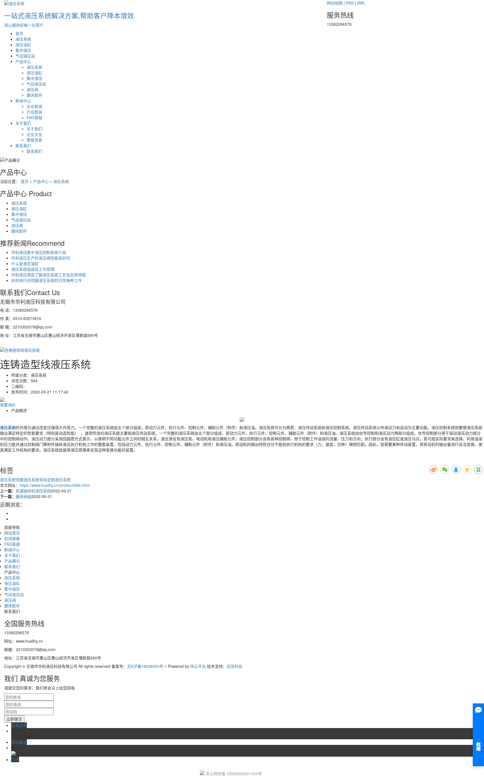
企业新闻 (34, 106)
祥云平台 (198, 666)
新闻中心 (23, 100)
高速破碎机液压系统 (33, 491)
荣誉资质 (34, 140)
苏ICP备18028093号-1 (147, 666)
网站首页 (12, 533)
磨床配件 (34, 95)
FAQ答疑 (34, 117)
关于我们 (23, 123)
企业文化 (34, 134)
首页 (19, 33)
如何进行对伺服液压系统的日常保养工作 (46, 280)
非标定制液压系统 (55, 479)
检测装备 (12, 538)
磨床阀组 (23, 496)
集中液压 (23, 50)
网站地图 (335, 3)
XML (361, 3)
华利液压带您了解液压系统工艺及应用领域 (48, 274)
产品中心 (23, 61)
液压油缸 (23, 44)
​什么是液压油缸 (25, 263)
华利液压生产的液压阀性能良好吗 (40, 258)
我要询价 (8, 404)
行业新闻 (34, 112)
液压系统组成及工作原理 (32, 269)
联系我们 (23, 145)
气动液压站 (25, 56)
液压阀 (32, 89)
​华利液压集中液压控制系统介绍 (38, 252)
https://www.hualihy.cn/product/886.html (55, 485)
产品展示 (12, 561)
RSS (350, 3)
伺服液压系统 (27, 479)
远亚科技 (234, 666)
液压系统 (23, 39)
